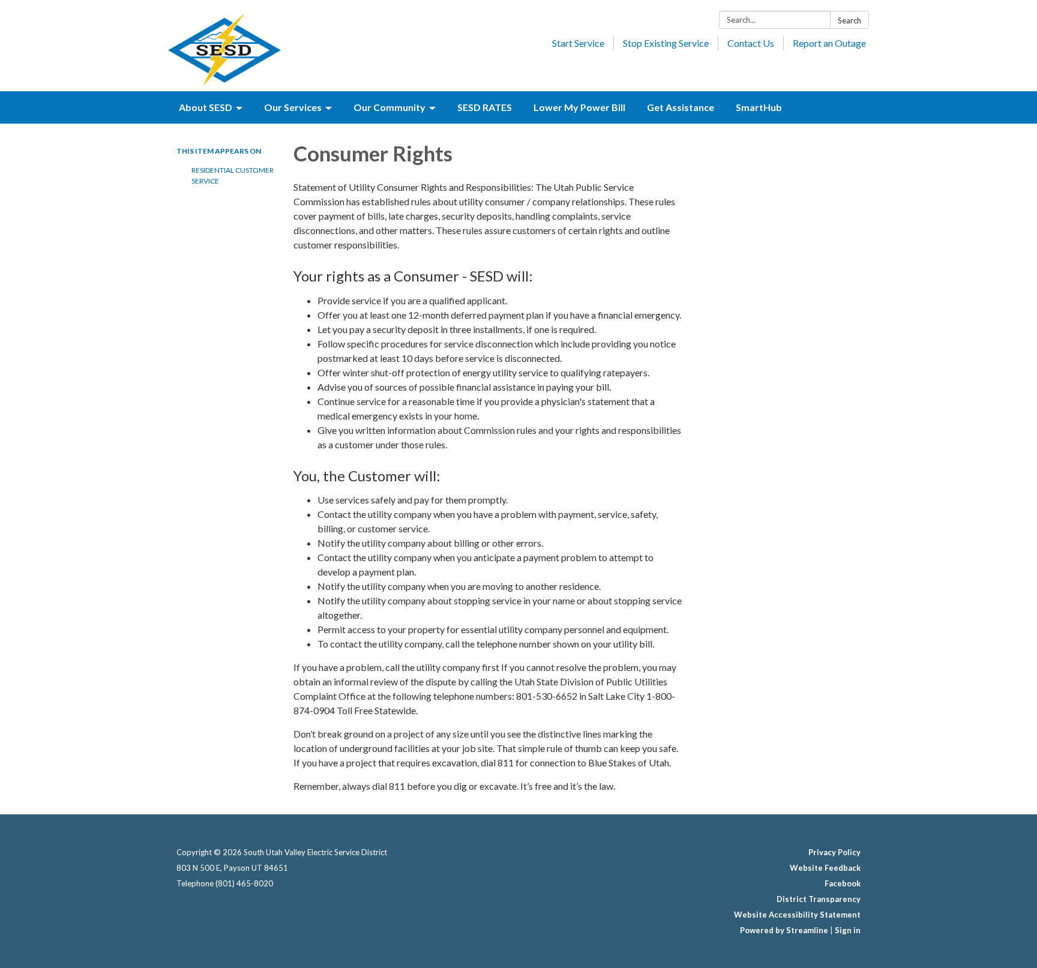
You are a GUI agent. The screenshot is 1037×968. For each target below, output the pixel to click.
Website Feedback (825, 868)
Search (849, 20)
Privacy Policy (834, 852)
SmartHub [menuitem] (759, 107)
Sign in (848, 930)
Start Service (578, 43)
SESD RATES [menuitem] (484, 107)
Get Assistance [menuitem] (680, 107)
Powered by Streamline (784, 930)
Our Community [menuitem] (389, 107)
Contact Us (750, 43)
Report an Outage (829, 43)
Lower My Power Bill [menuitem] (579, 107)
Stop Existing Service (666, 43)
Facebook (843, 883)
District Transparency (819, 899)
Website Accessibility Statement (797, 914)
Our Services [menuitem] (293, 107)
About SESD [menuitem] (205, 107)
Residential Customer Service (232, 175)
